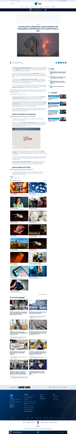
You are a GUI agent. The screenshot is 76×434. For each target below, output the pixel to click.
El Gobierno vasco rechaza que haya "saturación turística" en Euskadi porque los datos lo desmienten (19, 333)
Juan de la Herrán (56, 396)
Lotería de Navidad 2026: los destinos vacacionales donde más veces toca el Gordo (37, 373)
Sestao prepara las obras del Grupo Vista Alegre (57, 87)
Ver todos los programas (28, 411)
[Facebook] (61, 63)
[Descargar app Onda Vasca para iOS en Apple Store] (27, 387)
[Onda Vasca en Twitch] (63, 387)
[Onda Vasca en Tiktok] (65, 387)
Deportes (41, 6)
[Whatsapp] (63, 63)
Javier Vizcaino (55, 397)
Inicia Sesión (60, 0)
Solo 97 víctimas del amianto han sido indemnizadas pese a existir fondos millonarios (17, 353)
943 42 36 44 (13, 402)
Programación (53, 6)
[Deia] (24, 422)
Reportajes (42, 396)
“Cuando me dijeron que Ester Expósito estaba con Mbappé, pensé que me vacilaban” (58, 77)
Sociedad (11, 330)
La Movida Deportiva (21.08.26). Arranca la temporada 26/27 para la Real (53, 98)
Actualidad (27, 6)
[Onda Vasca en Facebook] (56, 387)
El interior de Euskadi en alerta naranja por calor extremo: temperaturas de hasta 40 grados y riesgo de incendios (18, 313)
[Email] (65, 63)
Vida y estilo (52, 70)
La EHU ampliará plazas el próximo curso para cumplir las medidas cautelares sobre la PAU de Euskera (38, 357)
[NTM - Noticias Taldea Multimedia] (38, 422)
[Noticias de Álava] (44, 422)
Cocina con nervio (56, 399)
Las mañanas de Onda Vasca (37, 10)
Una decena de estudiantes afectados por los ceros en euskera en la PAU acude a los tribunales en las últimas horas (37, 353)
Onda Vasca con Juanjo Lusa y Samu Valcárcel (30, 404)
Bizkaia (32, 6)
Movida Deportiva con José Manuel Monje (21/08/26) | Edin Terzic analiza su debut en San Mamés (53, 106)
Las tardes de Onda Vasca (28, 397)
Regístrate (64, 0)
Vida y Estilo (47, 6)
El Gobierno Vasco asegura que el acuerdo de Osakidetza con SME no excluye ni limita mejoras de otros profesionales (38, 317)
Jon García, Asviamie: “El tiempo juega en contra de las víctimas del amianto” (19, 357)
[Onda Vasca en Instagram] (60, 387)
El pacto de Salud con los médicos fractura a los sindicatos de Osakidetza (38, 313)
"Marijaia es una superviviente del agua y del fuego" (53, 121)
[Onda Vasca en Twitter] (54, 387)
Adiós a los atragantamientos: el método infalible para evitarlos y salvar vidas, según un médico (57, 82)
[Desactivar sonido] (60, 432)
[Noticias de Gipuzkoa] (30, 422)
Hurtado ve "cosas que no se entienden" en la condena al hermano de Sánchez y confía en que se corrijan (19, 337)
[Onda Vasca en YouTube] (58, 387)
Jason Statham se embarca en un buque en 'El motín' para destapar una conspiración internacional (53, 113)
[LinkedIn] (59, 63)
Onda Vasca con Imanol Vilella (29, 407)
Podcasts (21, 6)
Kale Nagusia (26, 399)
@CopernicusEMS (43, 91)
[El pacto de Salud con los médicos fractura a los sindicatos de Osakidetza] (38, 305)
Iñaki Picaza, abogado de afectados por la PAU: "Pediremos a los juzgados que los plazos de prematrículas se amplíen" (19, 377)
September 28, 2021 (22, 94)
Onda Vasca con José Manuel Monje (30, 401)
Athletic (36, 6)
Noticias (41, 394)
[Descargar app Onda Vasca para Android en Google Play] (21, 387)
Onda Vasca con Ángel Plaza (28, 409)
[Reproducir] (45, 10)
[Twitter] (56, 63)
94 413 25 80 (13, 400)
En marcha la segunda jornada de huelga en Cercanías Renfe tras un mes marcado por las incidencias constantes (38, 333)
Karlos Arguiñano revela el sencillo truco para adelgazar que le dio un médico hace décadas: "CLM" (58, 72)
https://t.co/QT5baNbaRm (14, 92)
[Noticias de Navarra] (53, 422)
